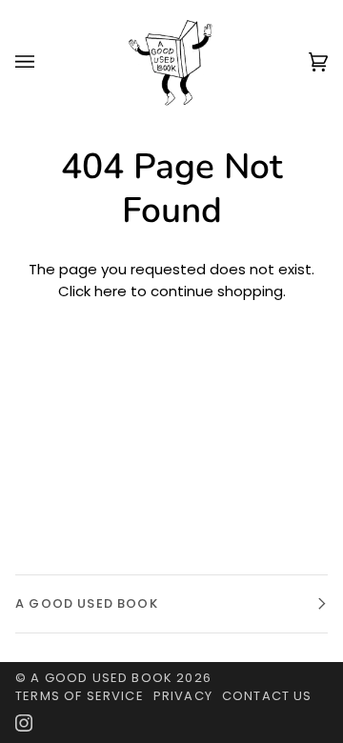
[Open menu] (43, 62)
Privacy (182, 696)
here (110, 291)
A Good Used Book (101, 678)
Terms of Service (79, 696)
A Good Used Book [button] (86, 603)
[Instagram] (23, 723)
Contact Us (267, 696)
